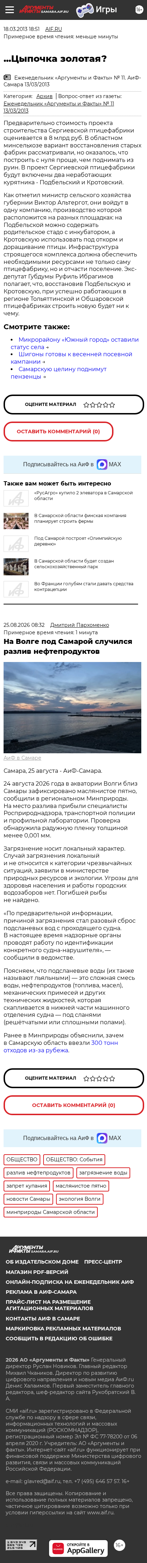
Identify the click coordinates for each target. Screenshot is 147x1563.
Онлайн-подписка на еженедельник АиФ (70, 1282)
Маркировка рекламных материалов (63, 1328)
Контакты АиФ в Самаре (43, 1318)
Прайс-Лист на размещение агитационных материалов (49, 1305)
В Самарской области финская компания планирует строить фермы (80, 518)
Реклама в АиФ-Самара (41, 1292)
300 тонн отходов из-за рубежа (61, 1047)
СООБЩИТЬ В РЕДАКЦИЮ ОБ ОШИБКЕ (59, 1338)
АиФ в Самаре (22, 758)
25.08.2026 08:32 (24, 625)
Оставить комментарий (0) (58, 431)
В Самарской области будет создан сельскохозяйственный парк (74, 563)
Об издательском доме (42, 1262)
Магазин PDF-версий (37, 1272)
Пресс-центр (103, 1262)
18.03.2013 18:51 (22, 29)
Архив (44, 96)
